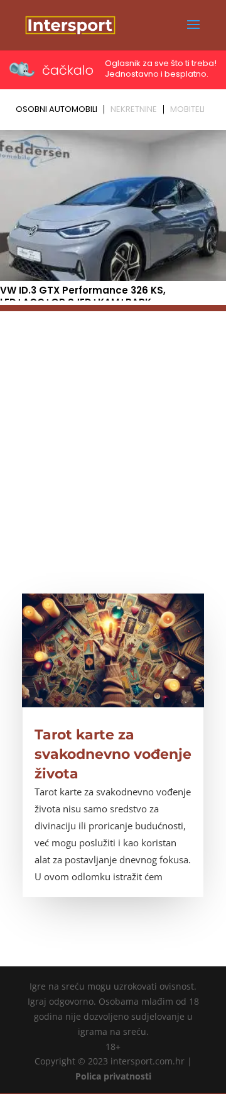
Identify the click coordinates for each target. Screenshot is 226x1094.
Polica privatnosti (113, 1076)
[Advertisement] (113, 424)
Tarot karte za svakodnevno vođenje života (113, 754)
